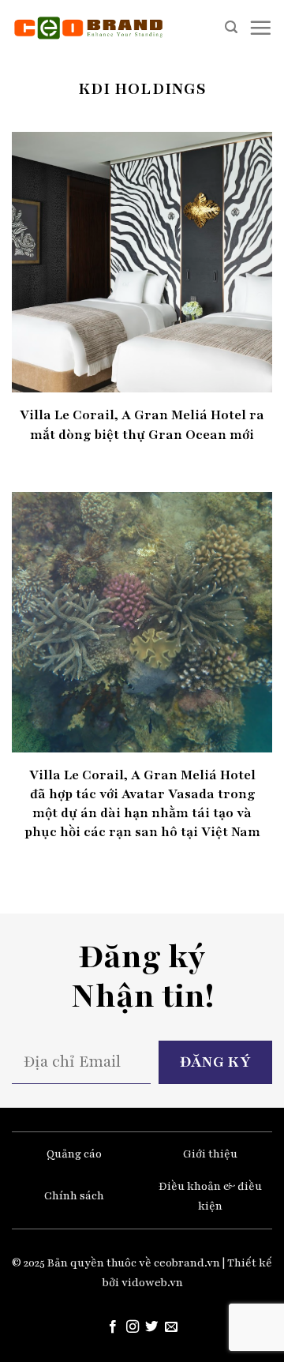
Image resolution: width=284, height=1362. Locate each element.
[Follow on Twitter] (151, 1327)
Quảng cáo (74, 1153)
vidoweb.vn (152, 1282)
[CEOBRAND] (89, 27)
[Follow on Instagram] (132, 1327)
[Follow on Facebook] (112, 1327)
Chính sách (74, 1195)
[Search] (231, 27)
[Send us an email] (171, 1327)
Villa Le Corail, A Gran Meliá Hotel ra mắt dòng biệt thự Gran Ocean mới (142, 424)
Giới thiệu (210, 1153)
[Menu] (260, 28)
